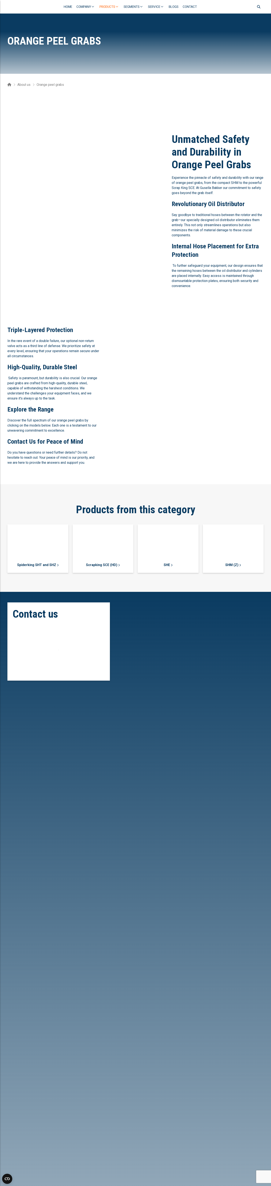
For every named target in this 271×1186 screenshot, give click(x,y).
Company (83, 7)
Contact (190, 7)
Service (154, 7)
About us (23, 85)
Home (68, 7)
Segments (132, 7)
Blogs (173, 7)
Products (107, 7)
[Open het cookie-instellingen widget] (7, 1179)
